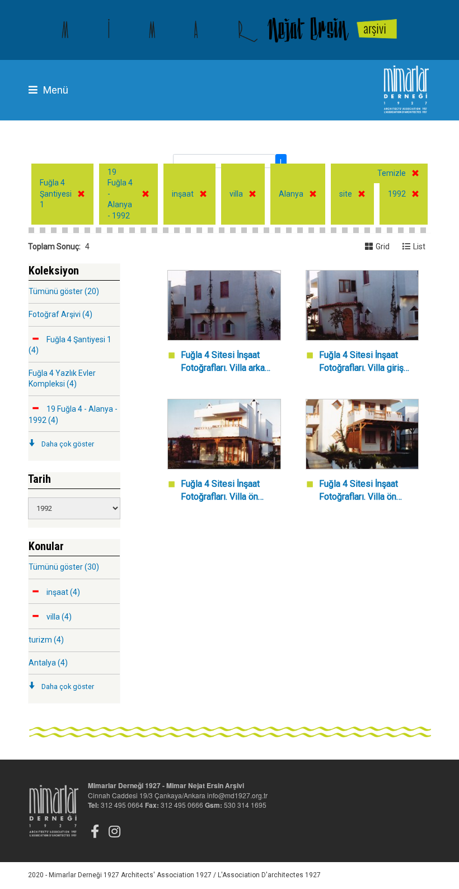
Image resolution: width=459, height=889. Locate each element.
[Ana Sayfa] (229, 30)
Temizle (391, 173)
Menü (55, 90)
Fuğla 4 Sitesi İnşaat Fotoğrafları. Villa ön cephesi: (220, 491)
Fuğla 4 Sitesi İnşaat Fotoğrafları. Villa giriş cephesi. (361, 362)
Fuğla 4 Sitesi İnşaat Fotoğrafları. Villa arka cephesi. (223, 362)
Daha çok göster (67, 444)
